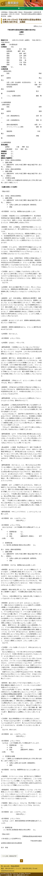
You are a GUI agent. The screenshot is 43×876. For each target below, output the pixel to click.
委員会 (20, 12)
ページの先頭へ (21, 860)
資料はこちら (38, 26)
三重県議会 (4, 12)
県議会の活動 (13, 12)
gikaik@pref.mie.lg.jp (7, 870)
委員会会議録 (28, 12)
